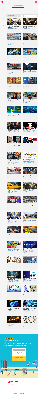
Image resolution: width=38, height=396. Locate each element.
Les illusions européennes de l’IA (29, 144)
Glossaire (3, 25)
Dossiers (3, 20)
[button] (2, 2)
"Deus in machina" (27, 70)
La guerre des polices (27, 129)
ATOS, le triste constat (27, 219)
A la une (3, 14)
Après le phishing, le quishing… (29, 189)
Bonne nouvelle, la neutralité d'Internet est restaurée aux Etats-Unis (13, 205)
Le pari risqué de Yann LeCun (13, 56)
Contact (19, 384)
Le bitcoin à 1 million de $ (13, 323)
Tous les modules (11, 15)
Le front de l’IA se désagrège (29, 114)
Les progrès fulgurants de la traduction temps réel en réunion (13, 160)
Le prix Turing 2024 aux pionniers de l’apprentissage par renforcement (14, 145)
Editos (3, 18)
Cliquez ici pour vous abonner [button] (19, 358)
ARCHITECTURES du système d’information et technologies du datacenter (13, 43)
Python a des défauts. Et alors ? (14, 248)
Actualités (4, 23)
